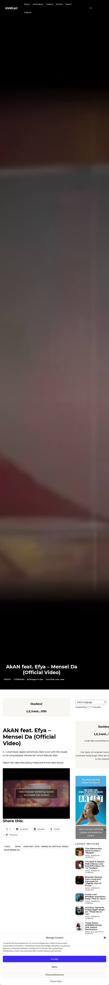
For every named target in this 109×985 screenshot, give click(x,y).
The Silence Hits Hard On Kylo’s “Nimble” (93, 850)
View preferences (54, 974)
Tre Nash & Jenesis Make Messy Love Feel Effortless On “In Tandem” (95, 864)
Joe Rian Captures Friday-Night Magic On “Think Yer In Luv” (95, 910)
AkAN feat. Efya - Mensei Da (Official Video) (45, 847)
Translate (96, 707)
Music (87, 855)
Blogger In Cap (36, 679)
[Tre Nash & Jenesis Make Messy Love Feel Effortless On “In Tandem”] (80, 865)
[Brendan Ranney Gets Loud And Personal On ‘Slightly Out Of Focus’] (80, 880)
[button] (104, 937)
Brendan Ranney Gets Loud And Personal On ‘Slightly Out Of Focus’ (93, 881)
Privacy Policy (56, 981)
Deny (54, 966)
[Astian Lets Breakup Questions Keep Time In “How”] (80, 897)
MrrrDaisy (95, 855)
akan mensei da (12, 850)
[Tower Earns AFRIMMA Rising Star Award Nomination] (80, 926)
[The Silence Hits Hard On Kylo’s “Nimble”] (80, 852)
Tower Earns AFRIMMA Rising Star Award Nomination (93, 926)
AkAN (17, 847)
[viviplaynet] (11, 8)
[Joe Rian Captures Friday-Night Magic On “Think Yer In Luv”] (80, 910)
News (87, 932)
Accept (54, 959)
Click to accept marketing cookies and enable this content (36, 793)
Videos (7, 679)
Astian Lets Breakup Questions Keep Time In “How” (95, 896)
